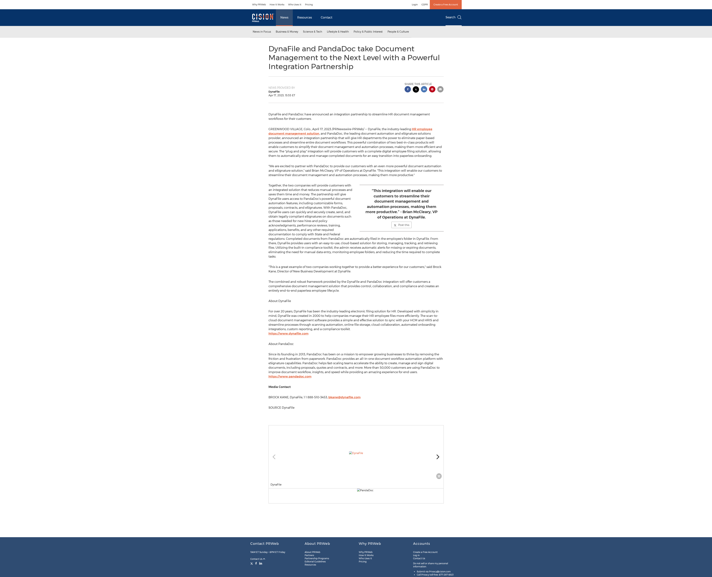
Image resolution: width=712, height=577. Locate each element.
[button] (356, 453)
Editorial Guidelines (315, 561)
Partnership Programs (317, 558)
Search (451, 17)
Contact (326, 17)
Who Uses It (294, 4)
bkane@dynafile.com (344, 397)
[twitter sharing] (416, 90)
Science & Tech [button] (312, 31)
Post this (403, 225)
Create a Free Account (446, 4)
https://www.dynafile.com (288, 333)
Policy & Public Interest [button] (368, 31)
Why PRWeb (259, 4)
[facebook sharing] (408, 89)
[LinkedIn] (260, 563)
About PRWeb (312, 552)
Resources (304, 17)
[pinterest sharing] (432, 89)
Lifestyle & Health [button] (338, 31)
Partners (309, 555)
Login (415, 4)
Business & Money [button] (287, 31)
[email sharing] (440, 89)
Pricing (309, 4)
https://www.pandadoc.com (290, 376)
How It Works (277, 4)
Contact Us (256, 559)
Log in (416, 555)
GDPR (424, 4)
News (284, 17)
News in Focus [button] (262, 31)
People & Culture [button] (398, 31)
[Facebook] (256, 563)
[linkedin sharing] (424, 89)
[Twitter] (252, 563)
